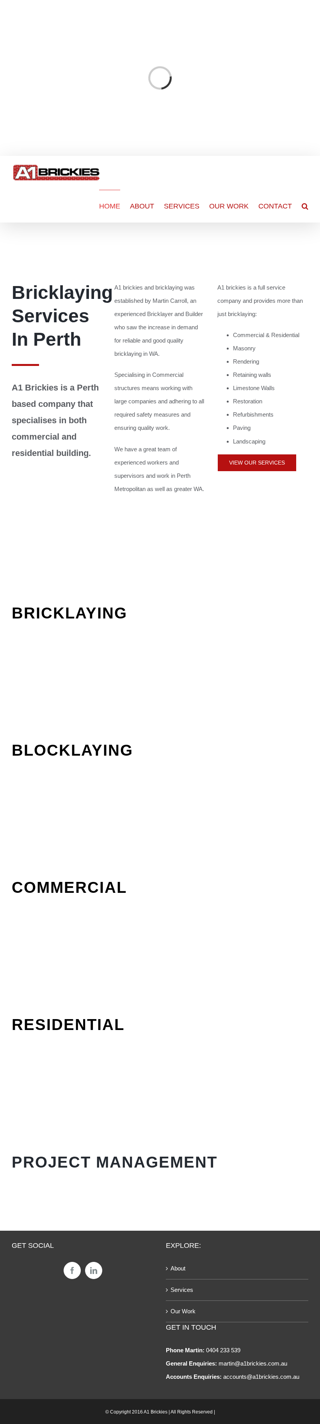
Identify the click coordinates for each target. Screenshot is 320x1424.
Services (182, 1289)
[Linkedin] (93, 1270)
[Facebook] (72, 1270)
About (178, 1268)
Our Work (183, 1311)
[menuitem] (114, 206)
